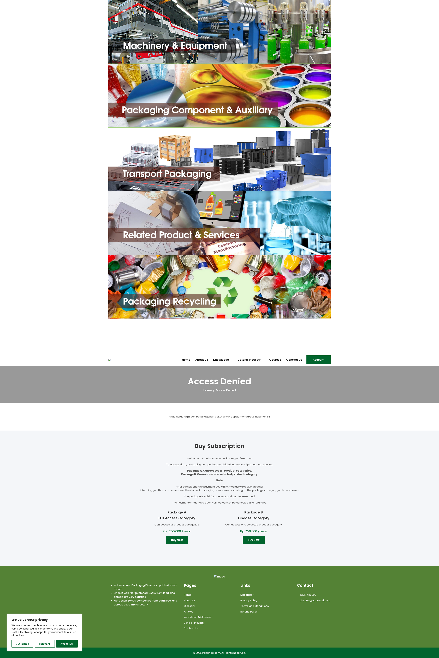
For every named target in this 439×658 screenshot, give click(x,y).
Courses (275, 359)
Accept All (67, 643)
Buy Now (177, 540)
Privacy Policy (248, 600)
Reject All (45, 643)
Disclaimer (246, 595)
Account (318, 360)
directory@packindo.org (314, 600)
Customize (22, 643)
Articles (188, 611)
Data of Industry (249, 359)
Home (186, 359)
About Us (201, 359)
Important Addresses (197, 617)
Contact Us (294, 359)
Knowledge (221, 359)
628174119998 (307, 595)
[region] (44, 632)
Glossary (189, 606)
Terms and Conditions (254, 606)
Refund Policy (248, 611)
